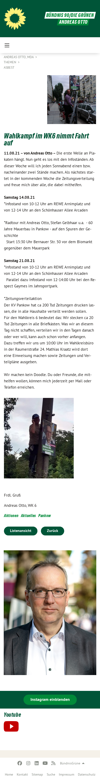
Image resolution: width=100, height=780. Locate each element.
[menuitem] (9, 774)
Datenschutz (86, 774)
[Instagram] (28, 763)
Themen (10, 62)
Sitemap (37, 774)
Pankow (44, 515)
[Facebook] (20, 763)
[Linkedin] (37, 763)
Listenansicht (20, 530)
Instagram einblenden (50, 699)
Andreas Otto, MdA (19, 57)
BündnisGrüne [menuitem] (70, 763)
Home (9, 774)
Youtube (12, 715)
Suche (51, 774)
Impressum (66, 774)
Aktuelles (28, 515)
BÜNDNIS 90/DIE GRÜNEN (70, 15)
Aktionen (11, 515)
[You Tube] (45, 763)
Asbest (9, 67)
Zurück (52, 530)
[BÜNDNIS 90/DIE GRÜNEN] (15, 18)
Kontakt (22, 774)
